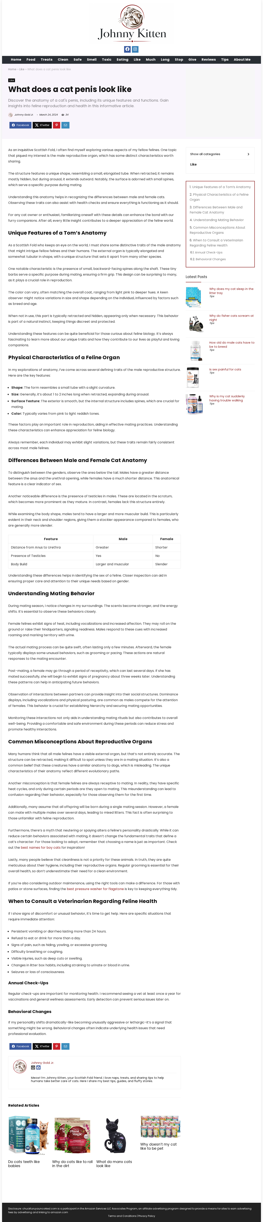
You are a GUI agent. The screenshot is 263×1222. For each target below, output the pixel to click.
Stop (179, 59)
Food (31, 59)
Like (137, 59)
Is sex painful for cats (225, 369)
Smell (92, 59)
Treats (46, 59)
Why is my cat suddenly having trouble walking (227, 398)
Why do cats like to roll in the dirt (72, 1163)
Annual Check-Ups (209, 252)
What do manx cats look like (114, 1163)
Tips (224, 59)
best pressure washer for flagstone (95, 889)
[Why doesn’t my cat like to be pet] (160, 1118)
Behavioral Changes (211, 259)
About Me (242, 59)
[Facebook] (127, 49)
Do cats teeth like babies (24, 1163)
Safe (78, 59)
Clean (63, 59)
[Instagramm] (135, 49)
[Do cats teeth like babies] (28, 1118)
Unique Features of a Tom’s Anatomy (221, 187)
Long (165, 59)
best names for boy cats (41, 847)
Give (192, 59)
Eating (122, 59)
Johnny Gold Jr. (23, 114)
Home (16, 59)
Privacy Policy (146, 1216)
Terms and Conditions (122, 1216)
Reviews (209, 59)
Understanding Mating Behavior (218, 220)
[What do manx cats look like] (116, 1118)
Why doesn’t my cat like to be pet (158, 1146)
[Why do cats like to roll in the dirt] (72, 1118)
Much (151, 59)
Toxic (106, 59)
